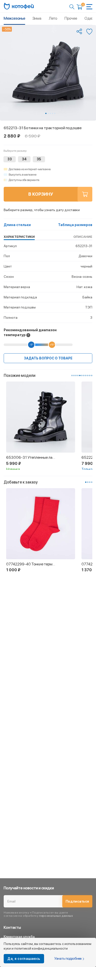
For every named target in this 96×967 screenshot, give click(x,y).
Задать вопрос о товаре (48, 358)
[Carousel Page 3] (50, 113)
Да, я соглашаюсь (23, 959)
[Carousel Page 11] (91, 375)
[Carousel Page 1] (72, 375)
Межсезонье (14, 18)
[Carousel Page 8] (85, 375)
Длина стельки (17, 225)
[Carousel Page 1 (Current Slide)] (46, 113)
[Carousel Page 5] (54, 113)
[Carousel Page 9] (87, 375)
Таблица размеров (75, 225)
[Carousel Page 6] (81, 375)
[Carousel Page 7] (83, 375)
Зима (36, 18)
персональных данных (56, 915)
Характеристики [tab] (19, 237)
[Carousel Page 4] (52, 113)
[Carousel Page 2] (48, 113)
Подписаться (77, 901)
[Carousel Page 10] (89, 375)
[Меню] (89, 6)
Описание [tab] (82, 237)
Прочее (70, 18)
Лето (53, 18)
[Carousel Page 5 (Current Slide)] (79, 375)
